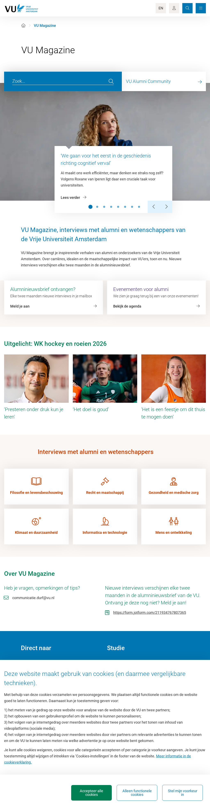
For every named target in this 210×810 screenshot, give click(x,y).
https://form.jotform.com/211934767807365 (149, 612)
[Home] (23, 25)
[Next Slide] (166, 207)
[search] (111, 81)
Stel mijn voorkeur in (182, 793)
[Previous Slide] (154, 207)
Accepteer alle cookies (91, 793)
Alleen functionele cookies (137, 793)
